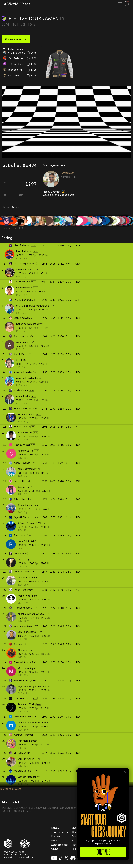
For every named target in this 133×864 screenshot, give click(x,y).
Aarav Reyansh (26, 468)
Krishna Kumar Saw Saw (31, 613)
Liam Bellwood (24, 251)
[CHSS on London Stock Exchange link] (26, 843)
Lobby (55, 828)
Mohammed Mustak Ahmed (33, 722)
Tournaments (59, 832)
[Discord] (73, 858)
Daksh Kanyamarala (27, 323)
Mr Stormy (23, 559)
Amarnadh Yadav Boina (28, 378)
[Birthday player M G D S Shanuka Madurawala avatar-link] (51, 179)
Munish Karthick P (27, 577)
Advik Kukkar (23, 396)
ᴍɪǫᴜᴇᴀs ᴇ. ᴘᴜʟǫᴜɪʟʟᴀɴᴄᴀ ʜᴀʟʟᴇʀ (34, 686)
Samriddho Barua (27, 631)
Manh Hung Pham (27, 595)
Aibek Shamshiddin (28, 505)
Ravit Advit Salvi (26, 541)
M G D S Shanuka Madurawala (67, 176)
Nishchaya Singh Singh (16, 75)
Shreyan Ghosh (26, 758)
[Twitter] (66, 858)
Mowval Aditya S (27, 668)
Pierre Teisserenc (16, 69)
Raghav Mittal (16, 58)
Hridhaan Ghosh (26, 414)
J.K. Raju (12, 64)
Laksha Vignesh (24, 269)
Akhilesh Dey (25, 650)
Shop (75, 828)
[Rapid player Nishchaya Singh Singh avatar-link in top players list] (4, 75)
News (54, 840)
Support (77, 840)
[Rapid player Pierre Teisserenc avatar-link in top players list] (4, 70)
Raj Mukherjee (24, 287)
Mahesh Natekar (27, 776)
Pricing (76, 836)
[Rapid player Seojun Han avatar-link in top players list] (4, 53)
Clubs (54, 849)
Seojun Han (14, 52)
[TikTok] (60, 858)
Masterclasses (60, 844)
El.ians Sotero (25, 432)
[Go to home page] (17, 3)
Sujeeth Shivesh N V (29, 523)
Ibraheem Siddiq (27, 704)
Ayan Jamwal (23, 341)
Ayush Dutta (23, 360)
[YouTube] (54, 858)
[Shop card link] (59, 64)
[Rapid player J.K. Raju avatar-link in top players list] (4, 64)
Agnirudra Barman (27, 740)
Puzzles (55, 836)
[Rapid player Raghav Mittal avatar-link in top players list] (4, 58)
